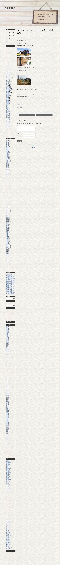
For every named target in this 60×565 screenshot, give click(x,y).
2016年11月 (7, 258)
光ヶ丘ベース (8, 548)
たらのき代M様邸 (8, 535)
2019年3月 (7, 230)
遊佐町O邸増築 (8, 118)
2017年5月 (7, 252)
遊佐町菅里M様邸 (8, 487)
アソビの (7, 541)
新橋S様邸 (7, 473)
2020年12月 (7, 209)
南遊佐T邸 (7, 93)
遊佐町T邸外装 (8, 539)
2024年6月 (7, 166)
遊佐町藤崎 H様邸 (8, 468)
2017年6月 (7, 251)
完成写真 (7, 463)
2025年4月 (7, 156)
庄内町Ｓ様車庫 (8, 95)
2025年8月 (7, 152)
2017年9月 (7, 248)
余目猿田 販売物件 (8, 71)
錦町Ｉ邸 (7, 117)
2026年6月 (7, 142)
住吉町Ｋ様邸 (8, 526)
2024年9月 (7, 163)
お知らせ (7, 543)
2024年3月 (7, 169)
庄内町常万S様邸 (8, 472)
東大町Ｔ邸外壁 (8, 529)
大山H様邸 (7, 113)
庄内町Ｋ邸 (7, 108)
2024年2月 (7, 170)
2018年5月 (7, 240)
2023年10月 (7, 174)
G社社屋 (7, 109)
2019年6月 (7, 227)
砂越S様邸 (7, 477)
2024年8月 (7, 164)
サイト (18, 137)
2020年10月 (7, 211)
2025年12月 (7, 148)
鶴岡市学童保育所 (8, 112)
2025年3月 (7, 157)
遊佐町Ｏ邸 (7, 96)
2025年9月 (7, 151)
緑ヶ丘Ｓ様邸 (8, 87)
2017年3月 (7, 254)
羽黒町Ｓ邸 (7, 107)
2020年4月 (7, 217)
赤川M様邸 (7, 467)
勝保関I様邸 (7, 478)
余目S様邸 (7, 82)
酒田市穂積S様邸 (8, 462)
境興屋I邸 (7, 99)
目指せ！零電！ (8, 84)
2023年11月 (7, 173)
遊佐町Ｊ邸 (7, 123)
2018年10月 (7, 235)
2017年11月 (7, 246)
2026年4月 (7, 144)
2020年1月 (7, 220)
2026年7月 (7, 141)
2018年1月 (7, 244)
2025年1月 (7, 159)
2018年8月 (7, 237)
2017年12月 (7, 245)
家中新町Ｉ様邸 (8, 81)
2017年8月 (7, 249)
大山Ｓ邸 (7, 98)
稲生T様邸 (7, 482)
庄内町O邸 (7, 111)
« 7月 (6, 43)
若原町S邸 (7, 100)
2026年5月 (7, 143)
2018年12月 (7, 233)
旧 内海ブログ (8, 302)
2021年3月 (7, 392)
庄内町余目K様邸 (8, 92)
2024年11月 (7, 161)
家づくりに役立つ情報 (9, 89)
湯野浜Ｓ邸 (7, 94)
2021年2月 (7, 207)
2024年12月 (7, 160)
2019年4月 (7, 229)
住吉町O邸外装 (8, 124)
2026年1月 (7, 147)
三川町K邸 (7, 126)
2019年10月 (7, 223)
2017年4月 (7, 253)
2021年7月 (7, 388)
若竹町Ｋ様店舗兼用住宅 (9, 73)
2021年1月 (7, 208)
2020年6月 (7, 215)
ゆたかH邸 (7, 119)
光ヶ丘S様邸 (8, 521)
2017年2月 (7, 255)
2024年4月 (7, 168)
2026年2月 (7, 146)
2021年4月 (7, 205)
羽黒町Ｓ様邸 (8, 86)
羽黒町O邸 (7, 102)
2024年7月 (7, 165)
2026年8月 (7, 140)
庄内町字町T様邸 (8, 78)
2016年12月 (7, 257)
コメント (19, 125)
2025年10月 (7, 150)
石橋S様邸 (7, 85)
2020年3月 (7, 218)
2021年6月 (7, 389)
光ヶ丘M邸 (7, 104)
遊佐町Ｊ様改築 (8, 121)
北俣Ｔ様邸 (7, 83)
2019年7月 (7, 226)
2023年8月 (7, 176)
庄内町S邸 (7, 97)
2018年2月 (7, 243)
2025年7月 (7, 153)
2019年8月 (7, 225)
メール (18, 135)
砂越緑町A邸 (8, 101)
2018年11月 (7, 234)
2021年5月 (7, 390)
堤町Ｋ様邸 (7, 115)
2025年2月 (7, 158)
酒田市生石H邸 (8, 120)
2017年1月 (7, 256)
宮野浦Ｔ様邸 (8, 80)
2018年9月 (7, 236)
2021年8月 (7, 387)
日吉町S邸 (7, 524)
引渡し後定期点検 (8, 74)
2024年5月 (7, 167)
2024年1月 (7, 171)
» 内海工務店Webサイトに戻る (36, 145)
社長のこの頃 (8, 544)
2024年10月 (7, 162)
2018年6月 (7, 239)
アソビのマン (8, 90)
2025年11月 (7, 149)
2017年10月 (7, 247)
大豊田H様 (7, 536)
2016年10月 (7, 259)
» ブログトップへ (35, 147)
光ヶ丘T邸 (7, 110)
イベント (7, 545)
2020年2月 (7, 219)
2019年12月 (7, 221)
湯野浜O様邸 (8, 103)
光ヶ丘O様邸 (8, 76)
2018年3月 (7, 242)
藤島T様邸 (7, 483)
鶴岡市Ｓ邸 (7, 106)
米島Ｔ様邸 (7, 531)
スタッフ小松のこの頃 (9, 547)
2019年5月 (7, 228)
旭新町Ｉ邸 (7, 116)
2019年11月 (7, 222)
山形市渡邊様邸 (8, 75)
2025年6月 (7, 154)
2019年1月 (7, 232)
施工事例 (7, 546)
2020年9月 (7, 212)
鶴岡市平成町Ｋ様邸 (8, 77)
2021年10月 (7, 385)
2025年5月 (7, 155)
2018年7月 (7, 238)
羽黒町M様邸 (8, 69)
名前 (18, 133)
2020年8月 (7, 213)
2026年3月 (7, 145)
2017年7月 (7, 250)
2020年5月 (7, 216)
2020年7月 (7, 214)
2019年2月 (7, 231)
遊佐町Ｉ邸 (7, 105)
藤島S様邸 (7, 91)
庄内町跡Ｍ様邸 (8, 79)
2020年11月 (7, 210)
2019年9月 (7, 224)
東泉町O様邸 (8, 114)
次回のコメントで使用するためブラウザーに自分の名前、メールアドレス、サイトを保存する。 (32, 139)
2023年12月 (7, 172)
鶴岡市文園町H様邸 (8, 88)
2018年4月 (7, 241)
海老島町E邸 (8, 122)
